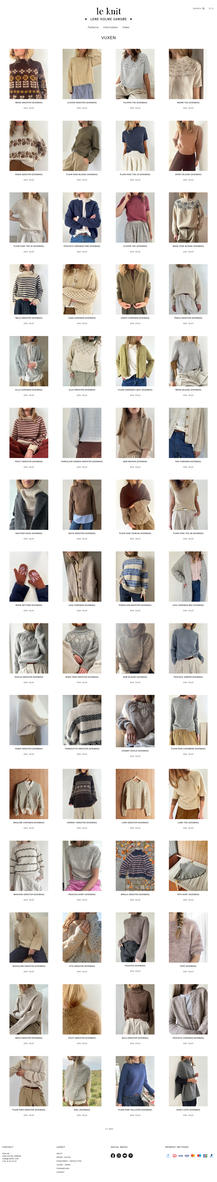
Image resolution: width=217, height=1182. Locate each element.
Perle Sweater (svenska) (188, 318)
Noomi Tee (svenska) (188, 102)
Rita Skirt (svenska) (188, 894)
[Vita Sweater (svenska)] (82, 937)
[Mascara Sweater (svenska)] (29, 866)
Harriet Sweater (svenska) (82, 822)
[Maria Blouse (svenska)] (188, 361)
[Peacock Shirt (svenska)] (82, 866)
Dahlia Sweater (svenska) (28, 677)
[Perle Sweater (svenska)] (188, 289)
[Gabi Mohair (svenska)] (135, 433)
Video (125, 27)
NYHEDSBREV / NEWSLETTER (69, 1161)
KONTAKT (61, 1172)
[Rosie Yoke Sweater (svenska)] (82, 648)
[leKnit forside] (108, 14)
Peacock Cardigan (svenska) (188, 1038)
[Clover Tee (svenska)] (135, 217)
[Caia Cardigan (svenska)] (82, 576)
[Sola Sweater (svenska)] (135, 1009)
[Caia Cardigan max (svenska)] (188, 576)
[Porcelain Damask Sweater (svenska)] (82, 433)
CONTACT (8, 1147)
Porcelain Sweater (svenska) (135, 605)
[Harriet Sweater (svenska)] (82, 794)
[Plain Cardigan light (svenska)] (135, 361)
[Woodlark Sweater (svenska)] (29, 937)
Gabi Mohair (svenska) (135, 461)
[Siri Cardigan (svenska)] (188, 433)
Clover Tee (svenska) (135, 246)
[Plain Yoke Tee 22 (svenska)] (135, 146)
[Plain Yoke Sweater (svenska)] (29, 1081)
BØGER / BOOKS (64, 1157)
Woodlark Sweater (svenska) (28, 966)
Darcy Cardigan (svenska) (135, 318)
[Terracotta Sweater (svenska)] (82, 720)
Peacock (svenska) (135, 966)
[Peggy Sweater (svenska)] (29, 720)
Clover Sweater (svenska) (82, 102)
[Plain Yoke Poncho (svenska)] (135, 505)
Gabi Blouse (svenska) (135, 677)
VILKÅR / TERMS (63, 1165)
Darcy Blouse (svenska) (188, 174)
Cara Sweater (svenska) (135, 822)
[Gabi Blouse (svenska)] (135, 648)
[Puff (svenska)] (188, 937)
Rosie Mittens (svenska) (29, 605)
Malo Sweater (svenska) (28, 318)
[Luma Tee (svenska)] (188, 794)
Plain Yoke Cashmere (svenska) (188, 749)
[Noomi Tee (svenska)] (188, 74)
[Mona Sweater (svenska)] (29, 74)
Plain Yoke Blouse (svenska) (82, 174)
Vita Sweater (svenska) (82, 966)
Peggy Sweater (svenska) (29, 749)
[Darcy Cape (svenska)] (188, 1081)
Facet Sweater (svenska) (29, 461)
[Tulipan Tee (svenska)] (135, 74)
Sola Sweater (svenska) (135, 1038)
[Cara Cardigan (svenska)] (82, 289)
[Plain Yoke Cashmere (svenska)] (188, 720)
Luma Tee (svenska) (188, 822)
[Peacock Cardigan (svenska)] (188, 1009)
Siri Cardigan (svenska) (188, 461)
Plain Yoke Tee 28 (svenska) (188, 533)
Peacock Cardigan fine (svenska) (82, 246)
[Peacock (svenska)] (135, 937)
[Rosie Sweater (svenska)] (29, 146)
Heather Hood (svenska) (28, 533)
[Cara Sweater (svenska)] (135, 794)
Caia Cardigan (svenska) (82, 605)
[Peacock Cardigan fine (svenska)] (82, 217)
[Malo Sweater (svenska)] (29, 289)
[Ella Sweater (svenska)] (82, 361)
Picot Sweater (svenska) (82, 1038)
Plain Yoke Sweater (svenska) (28, 1110)
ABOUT (59, 1153)
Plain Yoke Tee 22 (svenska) (135, 174)
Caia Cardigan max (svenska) (188, 605)
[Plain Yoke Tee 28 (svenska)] (188, 505)
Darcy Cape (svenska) (188, 1110)
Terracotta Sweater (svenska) (82, 749)
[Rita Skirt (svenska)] (188, 866)
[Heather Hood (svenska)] (29, 505)
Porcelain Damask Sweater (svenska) (82, 461)
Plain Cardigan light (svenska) (135, 390)
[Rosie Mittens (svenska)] (29, 576)
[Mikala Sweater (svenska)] (135, 866)
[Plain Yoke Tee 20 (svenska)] (29, 217)
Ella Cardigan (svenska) (28, 390)
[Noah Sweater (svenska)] (29, 1009)
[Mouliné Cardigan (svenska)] (29, 794)
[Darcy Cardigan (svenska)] (135, 289)
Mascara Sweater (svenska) (28, 894)
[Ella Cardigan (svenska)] (29, 361)
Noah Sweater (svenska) (28, 1038)
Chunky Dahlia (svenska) (135, 751)
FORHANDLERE (63, 1168)
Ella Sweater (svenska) (82, 390)
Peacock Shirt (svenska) (82, 894)
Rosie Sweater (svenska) (29, 174)
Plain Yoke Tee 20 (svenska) (29, 246)
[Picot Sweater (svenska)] (82, 1009)
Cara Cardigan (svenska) (82, 318)
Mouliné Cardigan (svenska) (28, 822)
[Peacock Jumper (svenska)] (188, 648)
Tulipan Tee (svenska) (135, 102)
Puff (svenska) (188, 966)
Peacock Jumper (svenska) (188, 677)
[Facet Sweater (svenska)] (29, 433)
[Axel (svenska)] (82, 1081)
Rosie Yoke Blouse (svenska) (188, 246)
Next (111, 1129)
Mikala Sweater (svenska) (135, 894)
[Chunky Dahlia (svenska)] (135, 721)
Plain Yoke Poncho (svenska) (135, 533)
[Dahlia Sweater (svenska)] (29, 648)
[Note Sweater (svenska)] (82, 505)
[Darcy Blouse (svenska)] (188, 146)
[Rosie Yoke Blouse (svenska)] (188, 217)
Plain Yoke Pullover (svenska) (135, 1110)
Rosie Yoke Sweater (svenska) (81, 677)
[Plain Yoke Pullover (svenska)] (135, 1081)
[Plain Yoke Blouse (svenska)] (82, 146)
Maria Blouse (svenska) (188, 390)
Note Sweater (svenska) (82, 533)
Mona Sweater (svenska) (29, 102)
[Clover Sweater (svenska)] (82, 74)
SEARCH (198, 8)
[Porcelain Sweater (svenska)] (135, 576)
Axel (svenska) (82, 1110)
